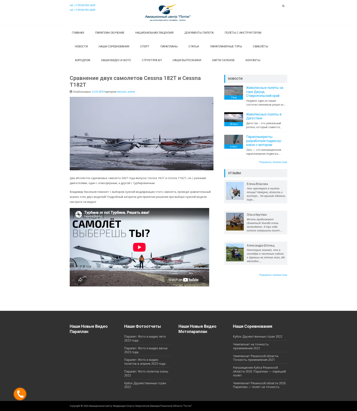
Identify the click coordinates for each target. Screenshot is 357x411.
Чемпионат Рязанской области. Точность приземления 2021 (256, 358)
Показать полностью (273, 162)
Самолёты (260, 46)
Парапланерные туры (226, 46)
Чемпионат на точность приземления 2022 (251, 346)
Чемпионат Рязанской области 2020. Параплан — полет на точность (259, 385)
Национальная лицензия (154, 32)
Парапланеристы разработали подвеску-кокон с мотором (264, 141)
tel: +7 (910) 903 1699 (82, 5)
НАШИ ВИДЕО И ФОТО (116, 60)
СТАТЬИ (194, 46)
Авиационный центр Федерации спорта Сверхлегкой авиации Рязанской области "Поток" (140, 405)
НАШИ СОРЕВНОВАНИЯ (114, 46)
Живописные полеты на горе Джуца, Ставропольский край (264, 92)
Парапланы (169, 46)
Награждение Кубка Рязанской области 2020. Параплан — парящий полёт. (259, 371)
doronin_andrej (126, 91)
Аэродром (82, 60)
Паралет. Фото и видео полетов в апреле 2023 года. (145, 362)
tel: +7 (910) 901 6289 (82, 9)
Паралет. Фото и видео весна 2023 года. (145, 350)
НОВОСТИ (81, 46)
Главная (78, 32)
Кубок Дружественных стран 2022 (145, 385)
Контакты (252, 60)
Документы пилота (199, 32)
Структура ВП (152, 60)
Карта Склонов (223, 60)
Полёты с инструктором (243, 32)
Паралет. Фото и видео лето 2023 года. (145, 338)
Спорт (144, 46)
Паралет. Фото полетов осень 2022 (146, 373)
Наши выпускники (187, 60)
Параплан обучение (109, 32)
